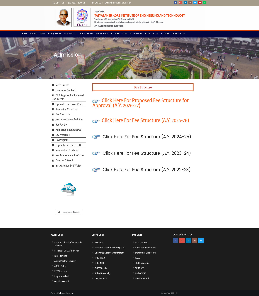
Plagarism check (61, 276)
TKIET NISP (99, 263)
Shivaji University (102, 273)
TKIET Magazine (142, 263)
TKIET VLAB (100, 257)
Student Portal (142, 278)
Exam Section (104, 33)
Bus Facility (61, 124)
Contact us (178, 33)
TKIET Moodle (101, 268)
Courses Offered (64, 160)
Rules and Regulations (145, 247)
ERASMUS (99, 242)
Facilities (151, 33)
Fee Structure (63, 114)
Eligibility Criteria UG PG (68, 145)
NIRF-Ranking (60, 255)
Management (54, 33)
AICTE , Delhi (60, 266)
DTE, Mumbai (101, 278)
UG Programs (63, 134)
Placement (136, 33)
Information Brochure (67, 150)
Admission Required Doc (68, 129)
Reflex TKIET (140, 273)
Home (25, 33)
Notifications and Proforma (70, 155)
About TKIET (37, 33)
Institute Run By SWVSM (68, 165)
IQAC (137, 257)
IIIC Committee (142, 242)
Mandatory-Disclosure (145, 252)
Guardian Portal (61, 281)
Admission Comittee (66, 109)
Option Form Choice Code (69, 104)
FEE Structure (60, 271)
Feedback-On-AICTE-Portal (66, 250)
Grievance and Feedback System (109, 252)
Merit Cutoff (62, 85)
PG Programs (62, 140)
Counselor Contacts (66, 90)
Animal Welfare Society (65, 261)
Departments (86, 33)
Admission (121, 33)
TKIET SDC (139, 268)
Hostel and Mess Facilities (69, 119)
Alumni (165, 33)
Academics (70, 33)
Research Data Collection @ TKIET (110, 247)
